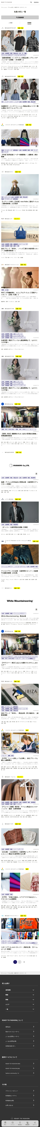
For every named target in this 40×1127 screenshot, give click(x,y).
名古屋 (5, 860)
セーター (19, 860)
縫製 (21, 768)
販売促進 (3, 163)
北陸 (32, 768)
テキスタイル (26, 624)
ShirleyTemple (16, 164)
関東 (30, 768)
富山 (35, 768)
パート (11, 257)
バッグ (2, 257)
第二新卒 (12, 117)
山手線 (2, 581)
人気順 (10, 23)
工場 (6, 257)
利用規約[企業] (10, 1100)
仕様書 (4, 957)
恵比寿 (32, 579)
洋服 (12, 860)
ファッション (4, 66)
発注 (5, 721)
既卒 (5, 766)
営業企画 (6, 490)
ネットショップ (17, 66)
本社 (21, 817)
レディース (11, 442)
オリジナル (3, 955)
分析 (17, 721)
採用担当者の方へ (11, 1046)
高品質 (9, 860)
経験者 (5, 69)
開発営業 (3, 768)
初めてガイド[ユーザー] (12, 1031)
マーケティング (22, 68)
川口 (19, 257)
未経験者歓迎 (28, 622)
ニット (35, 442)
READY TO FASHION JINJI (13, 1068)
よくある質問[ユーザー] (12, 1036)
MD (22, 66)
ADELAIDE (7, 817)
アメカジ (3, 579)
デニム (7, 579)
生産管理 (8, 768)
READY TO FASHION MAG (13, 1063)
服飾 (23, 860)
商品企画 (26, 66)
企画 (30, 66)
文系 (14, 908)
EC (13, 66)
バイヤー (33, 66)
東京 (5, 164)
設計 (34, 955)
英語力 (33, 815)
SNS (19, 116)
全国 (27, 768)
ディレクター (10, 69)
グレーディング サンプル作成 (25, 955)
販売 (24, 768)
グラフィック (33, 624)
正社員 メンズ (26, 534)
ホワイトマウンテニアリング (18, 622)
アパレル (10, 66)
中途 (8, 164)
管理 (18, 69)
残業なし (30, 817)
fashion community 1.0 (12, 1073)
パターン (16, 955)
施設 (36, 766)
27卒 (4, 769)
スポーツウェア (10, 955)
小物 (2, 721)
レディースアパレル (26, 862)
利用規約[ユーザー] (11, 1095)
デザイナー (28, 442)
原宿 (8, 442)
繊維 (20, 163)
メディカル (31, 163)
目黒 (36, 579)
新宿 (19, 490)
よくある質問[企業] (11, 1041)
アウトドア (20, 624)
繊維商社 (3, 301)
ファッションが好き (8, 908)
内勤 (21, 534)
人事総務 (15, 768)
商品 (32, 443)
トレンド (28, 68)
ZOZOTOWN (10, 68)
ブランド (5, 68)
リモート (22, 443)
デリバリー (23, 815)
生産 (15, 69)
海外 (26, 817)
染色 (23, 163)
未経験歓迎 (28, 815)
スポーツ (27, 163)
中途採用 (15, 862)
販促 (7, 163)
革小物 (13, 721)
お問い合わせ (9, 1105)
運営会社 (8, 1027)
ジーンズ (11, 579)
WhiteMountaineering (6, 622)
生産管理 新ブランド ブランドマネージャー (14, 349)
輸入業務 (18, 815)
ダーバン (3, 534)
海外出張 (16, 68)
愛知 (2, 860)
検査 (11, 768)
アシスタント (11, 301)
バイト (15, 257)
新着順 (29, 23)
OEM (12, 443)
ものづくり (16, 163)
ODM (15, 443)
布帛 (32, 442)
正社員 (10, 164)
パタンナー (20, 442)
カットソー (3, 443)
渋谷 (5, 442)
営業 (7, 301)
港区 (34, 210)
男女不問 (34, 622)
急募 (19, 534)
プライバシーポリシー (12, 1091)
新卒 (16, 117)
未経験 (8, 117)
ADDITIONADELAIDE (14, 817)
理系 (17, 908)
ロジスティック (11, 815)
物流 (36, 860)
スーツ (15, 534)
